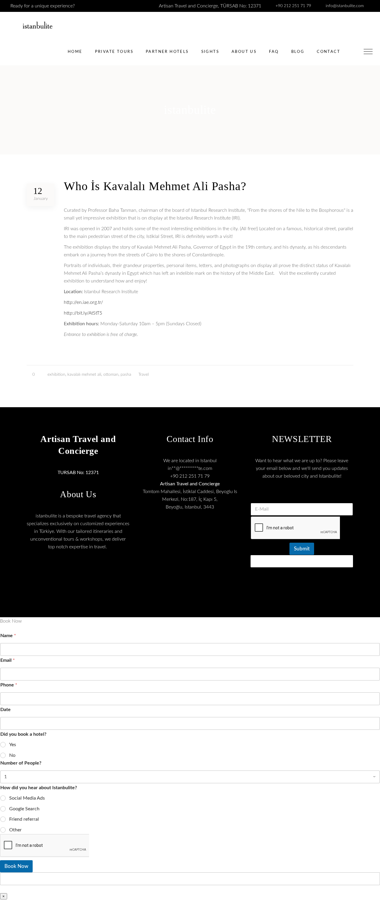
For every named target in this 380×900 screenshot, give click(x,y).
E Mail (301, 495)
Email (7, 660)
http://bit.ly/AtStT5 (83, 313)
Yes (12, 744)
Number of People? (20, 763)
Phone (8, 685)
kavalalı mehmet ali (84, 374)
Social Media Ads (27, 798)
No (12, 755)
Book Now (16, 866)
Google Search (24, 808)
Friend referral (24, 819)
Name (8, 635)
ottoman (110, 374)
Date (5, 709)
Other (15, 830)
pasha (126, 374)
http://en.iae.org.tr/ (83, 302)
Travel (143, 374)
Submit (302, 548)
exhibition (56, 374)
